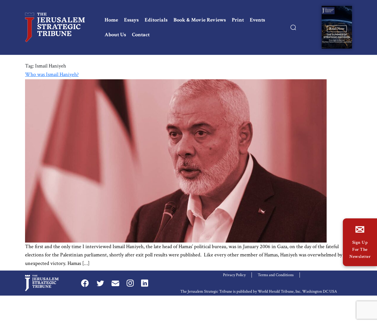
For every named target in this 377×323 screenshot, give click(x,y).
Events (257, 20)
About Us (115, 34)
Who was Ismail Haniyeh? (52, 74)
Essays (131, 20)
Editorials (156, 20)
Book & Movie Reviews (199, 20)
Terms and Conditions (276, 275)
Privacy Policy (234, 275)
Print (238, 20)
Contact (141, 34)
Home (111, 20)
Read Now (336, 28)
